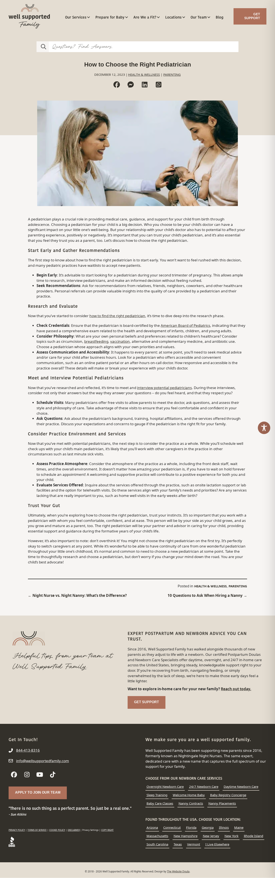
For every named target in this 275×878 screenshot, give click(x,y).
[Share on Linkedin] (144, 84)
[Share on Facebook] (116, 84)
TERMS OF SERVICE (37, 829)
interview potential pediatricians (164, 387)
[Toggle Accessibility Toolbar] (264, 428)
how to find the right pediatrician (117, 315)
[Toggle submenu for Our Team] (208, 17)
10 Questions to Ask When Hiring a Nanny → (207, 595)
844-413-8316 (28, 750)
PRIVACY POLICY (17, 829)
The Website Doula (178, 871)
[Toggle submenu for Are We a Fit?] (158, 17)
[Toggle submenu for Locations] (183, 17)
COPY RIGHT (107, 829)
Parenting (172, 74)
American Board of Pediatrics (185, 325)
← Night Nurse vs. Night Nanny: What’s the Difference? (77, 595)
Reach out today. (236, 688)
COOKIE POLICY (57, 829)
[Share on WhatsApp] (158, 84)
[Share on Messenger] (130, 84)
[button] (14, 774)
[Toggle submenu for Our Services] (88, 17)
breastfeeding (96, 341)
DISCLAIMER (74, 829)
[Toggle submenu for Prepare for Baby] (126, 17)
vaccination (120, 341)
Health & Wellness (144, 74)
